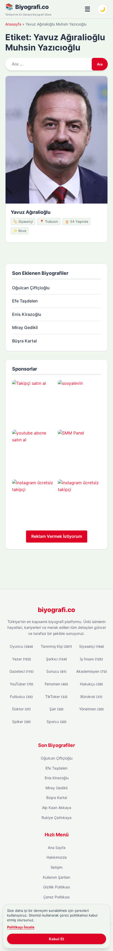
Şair (56, 709)
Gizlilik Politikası (56, 887)
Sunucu (56, 671)
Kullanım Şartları (56, 877)
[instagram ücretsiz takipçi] (33, 501)
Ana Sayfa (56, 847)
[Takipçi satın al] (33, 401)
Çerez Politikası (56, 897)
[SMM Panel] (79, 451)
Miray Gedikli (25, 327)
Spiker (21, 721)
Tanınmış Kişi (56, 646)
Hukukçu (91, 684)
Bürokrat (91, 696)
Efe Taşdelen (25, 300)
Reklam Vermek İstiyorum (56, 536)
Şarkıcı (56, 659)
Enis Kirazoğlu (26, 314)
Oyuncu (21, 646)
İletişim (57, 867)
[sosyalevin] (79, 401)
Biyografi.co (32, 6)
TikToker (56, 696)
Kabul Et (56, 939)
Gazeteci (21, 671)
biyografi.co (56, 610)
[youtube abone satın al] (33, 451)
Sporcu (56, 721)
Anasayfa (13, 24)
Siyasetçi (91, 646)
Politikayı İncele (20, 927)
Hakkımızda (57, 857)
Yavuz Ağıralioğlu (30, 212)
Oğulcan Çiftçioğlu (31, 287)
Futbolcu (21, 696)
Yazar (21, 659)
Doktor (21, 709)
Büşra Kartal (24, 340)
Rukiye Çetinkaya (56, 817)
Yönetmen (91, 709)
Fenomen (56, 684)
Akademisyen (91, 671)
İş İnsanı (91, 659)
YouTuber (21, 684)
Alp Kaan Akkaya (56, 807)
